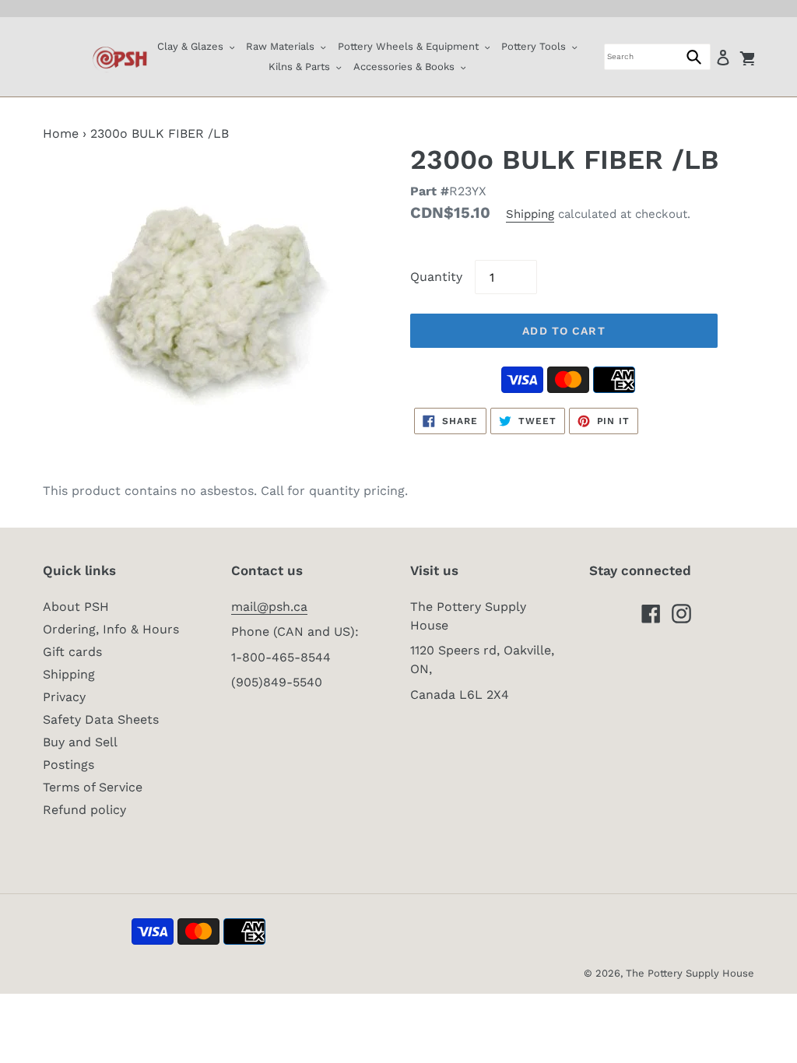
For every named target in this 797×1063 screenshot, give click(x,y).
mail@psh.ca (269, 606)
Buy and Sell (80, 742)
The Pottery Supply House (690, 973)
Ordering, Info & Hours (111, 629)
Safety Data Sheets (101, 719)
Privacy (64, 696)
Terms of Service (92, 787)
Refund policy (84, 809)
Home (61, 133)
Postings (68, 764)
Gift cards (72, 651)
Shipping (530, 214)
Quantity (436, 276)
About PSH (76, 606)
